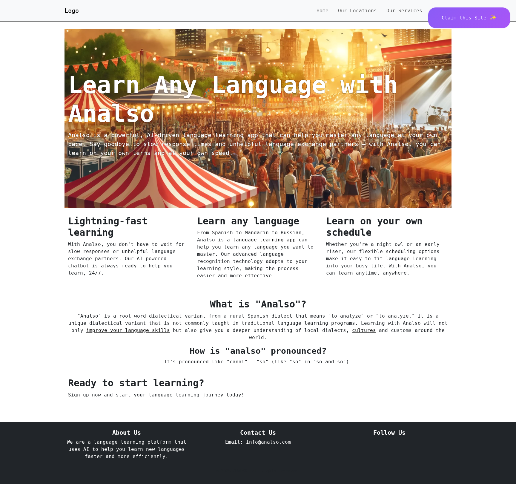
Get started (88, 409)
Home (322, 10)
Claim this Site (465, 18)
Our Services (404, 10)
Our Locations (357, 10)
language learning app (264, 240)
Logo (71, 10)
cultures (364, 330)
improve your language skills (128, 330)
